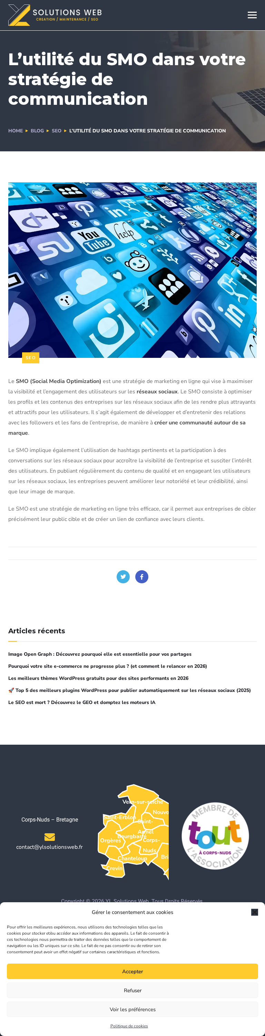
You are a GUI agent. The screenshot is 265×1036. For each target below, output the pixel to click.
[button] (254, 912)
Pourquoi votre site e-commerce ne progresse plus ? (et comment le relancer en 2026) (107, 666)
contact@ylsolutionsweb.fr (49, 847)
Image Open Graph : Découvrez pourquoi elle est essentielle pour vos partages (100, 654)
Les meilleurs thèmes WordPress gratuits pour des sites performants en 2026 (98, 678)
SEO (56, 131)
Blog (37, 131)
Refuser (132, 990)
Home (15, 131)
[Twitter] (123, 576)
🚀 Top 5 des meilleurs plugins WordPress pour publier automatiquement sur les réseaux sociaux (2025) (129, 690)
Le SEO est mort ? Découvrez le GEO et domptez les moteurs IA (82, 702)
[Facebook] (141, 576)
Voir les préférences (133, 1009)
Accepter (132, 971)
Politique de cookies (129, 1026)
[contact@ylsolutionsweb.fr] (50, 837)
